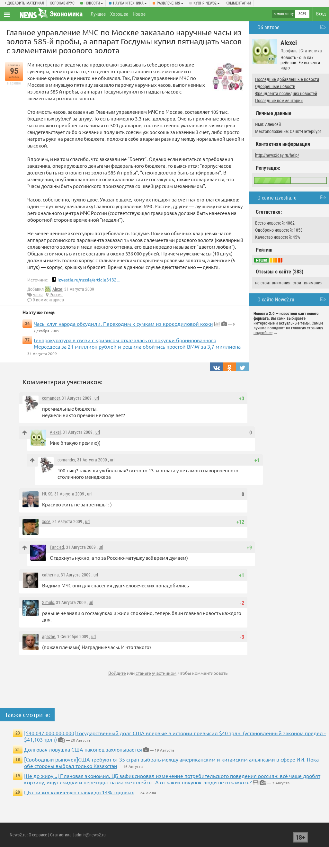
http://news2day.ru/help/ (277, 155)
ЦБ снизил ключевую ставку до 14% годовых (79, 792)
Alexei (57, 289)
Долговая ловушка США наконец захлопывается (83, 749)
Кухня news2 (205, 3)
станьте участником (156, 673)
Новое (139, 14)
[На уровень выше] (24, 432)
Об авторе (268, 27)
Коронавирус (62, 3)
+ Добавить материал (24, 3)
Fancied (57, 547)
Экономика (66, 14)
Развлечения (168, 3)
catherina (50, 574)
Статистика (311, 50)
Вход (321, 14)
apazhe (48, 636)
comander (51, 398)
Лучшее (98, 14)
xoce (46, 521)
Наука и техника (128, 3)
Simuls (48, 602)
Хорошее (119, 14)
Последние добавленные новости (287, 79)
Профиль (289, 50)
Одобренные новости (275, 86)
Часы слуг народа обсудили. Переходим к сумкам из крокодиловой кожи (123, 323)
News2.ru (18, 834)
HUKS (47, 493)
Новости (92, 3)
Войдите (117, 673)
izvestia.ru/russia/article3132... (89, 279)
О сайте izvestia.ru (277, 198)
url (96, 398)
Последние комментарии (279, 100)
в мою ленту (284, 14)
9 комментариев (48, 299)
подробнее (262, 332)
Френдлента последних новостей (286, 93)
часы (38, 294)
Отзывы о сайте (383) (279, 272)
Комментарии (238, 3)
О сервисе (38, 834)
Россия (56, 294)
